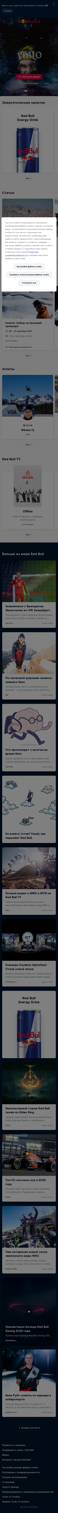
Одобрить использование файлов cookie (29, 275)
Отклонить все (29, 283)
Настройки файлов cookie (29, 267)
